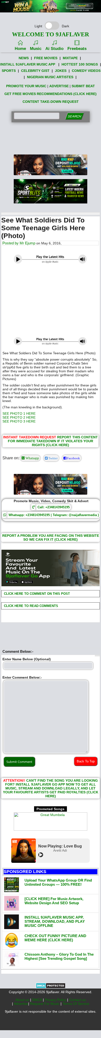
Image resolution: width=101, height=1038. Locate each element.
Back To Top (86, 761)
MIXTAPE (70, 58)
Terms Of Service (76, 1004)
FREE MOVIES (45, 58)
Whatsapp (32, 458)
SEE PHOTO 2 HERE (19, 417)
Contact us (77, 1000)
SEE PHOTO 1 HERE (19, 413)
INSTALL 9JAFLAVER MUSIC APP (27, 64)
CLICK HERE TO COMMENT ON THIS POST (36, 594)
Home (20, 48)
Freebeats (77, 48)
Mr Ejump (27, 243)
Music (35, 48)
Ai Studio (54, 48)
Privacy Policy (56, 1000)
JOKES (60, 71)
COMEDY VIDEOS (86, 71)
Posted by (11, 243)
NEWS (24, 58)
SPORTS (9, 71)
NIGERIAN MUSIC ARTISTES (50, 77)
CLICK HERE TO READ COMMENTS (30, 606)
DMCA (37, 1000)
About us (22, 1000)
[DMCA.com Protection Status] (50, 987)
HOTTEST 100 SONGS (80, 64)
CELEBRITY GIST (35, 71)
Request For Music (45, 1004)
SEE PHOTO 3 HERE (19, 421)
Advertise (21, 1004)
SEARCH (74, 116)
